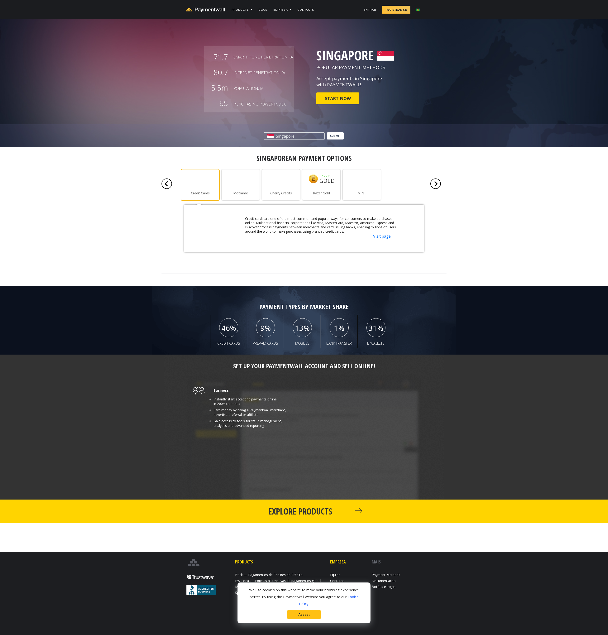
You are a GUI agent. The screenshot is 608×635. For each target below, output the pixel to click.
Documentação (384, 580)
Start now (338, 98)
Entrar (370, 10)
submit (335, 136)
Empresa (280, 10)
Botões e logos (383, 586)
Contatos (337, 580)
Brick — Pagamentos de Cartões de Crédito (269, 574)
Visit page (382, 236)
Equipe (335, 574)
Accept (304, 614)
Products (240, 10)
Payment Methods (386, 574)
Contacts (305, 10)
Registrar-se (396, 10)
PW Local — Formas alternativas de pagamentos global (278, 580)
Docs (262, 10)
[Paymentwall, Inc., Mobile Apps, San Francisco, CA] (201, 590)
